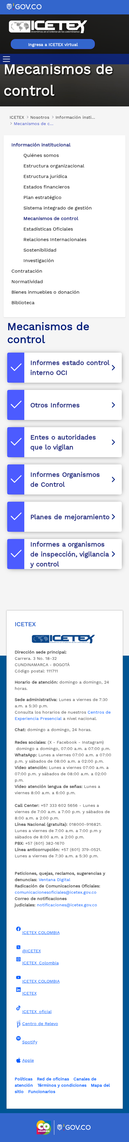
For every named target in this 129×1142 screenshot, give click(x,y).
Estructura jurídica (45, 176)
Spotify (29, 1041)
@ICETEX (31, 950)
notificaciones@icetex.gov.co (67, 904)
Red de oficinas (53, 1078)
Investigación (38, 260)
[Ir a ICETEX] (47, 26)
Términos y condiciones (62, 1085)
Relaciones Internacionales (54, 239)
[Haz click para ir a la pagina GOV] (74, 1127)
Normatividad (27, 281)
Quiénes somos (41, 155)
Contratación (26, 271)
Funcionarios (41, 1091)
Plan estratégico (42, 197)
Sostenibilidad (39, 250)
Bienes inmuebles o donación (45, 292)
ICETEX (29, 993)
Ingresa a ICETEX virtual (53, 44)
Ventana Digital (54, 879)
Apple (28, 1060)
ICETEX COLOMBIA (41, 932)
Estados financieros (46, 187)
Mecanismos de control (50, 218)
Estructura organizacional (53, 166)
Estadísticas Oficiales (48, 229)
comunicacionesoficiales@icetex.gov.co (56, 892)
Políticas (23, 1078)
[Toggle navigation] (7, 59)
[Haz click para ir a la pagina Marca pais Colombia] (44, 1127)
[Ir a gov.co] (24, 6)
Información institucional (40, 145)
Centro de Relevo (40, 1023)
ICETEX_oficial (37, 1011)
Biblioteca (22, 302)
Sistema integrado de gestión (57, 208)
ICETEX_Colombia (40, 962)
